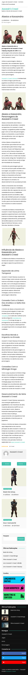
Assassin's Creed (10, 9)
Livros (3, 641)
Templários (5, 316)
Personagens (7, 22)
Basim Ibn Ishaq (9, 492)
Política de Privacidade (8, 4)
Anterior (7, 464)
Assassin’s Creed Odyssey (9, 78)
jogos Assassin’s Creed (18, 442)
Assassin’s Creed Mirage (10, 556)
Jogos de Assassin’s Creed (9, 2)
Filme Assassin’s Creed (10, 559)
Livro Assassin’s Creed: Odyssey (12, 567)
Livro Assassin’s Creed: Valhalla (12, 563)
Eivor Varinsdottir (9, 523)
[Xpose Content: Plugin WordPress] (14, 588)
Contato (20, 2)
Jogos (3, 638)
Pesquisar (6, 536)
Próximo (21, 464)
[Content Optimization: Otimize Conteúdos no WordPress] (14, 596)
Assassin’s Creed (7, 634)
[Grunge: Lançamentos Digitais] (14, 580)
